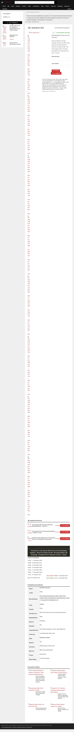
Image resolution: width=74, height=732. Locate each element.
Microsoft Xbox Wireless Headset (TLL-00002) (63, 710)
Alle (8, 6)
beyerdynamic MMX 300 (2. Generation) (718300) (40, 693)
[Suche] (55, 2)
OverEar (24, 6)
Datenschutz (29, 727)
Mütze (47, 6)
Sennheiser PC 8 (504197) (14, 35)
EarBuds (18, 6)
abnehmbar (42, 637)
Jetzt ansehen (56, 73)
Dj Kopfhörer (36, 6)
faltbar (60, 596)
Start (26, 21)
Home (4, 6)
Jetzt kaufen (65, 525)
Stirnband (60, 6)
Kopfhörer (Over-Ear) (45, 587)
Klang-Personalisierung (50, 598)
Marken (69, 9)
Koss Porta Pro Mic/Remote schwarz (15, 43)
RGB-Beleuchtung (61, 598)
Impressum (24, 727)
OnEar (29, 6)
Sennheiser (12, 39)
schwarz (42, 604)
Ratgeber (5, 9)
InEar (12, 6)
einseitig (48, 637)
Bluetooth (67, 6)
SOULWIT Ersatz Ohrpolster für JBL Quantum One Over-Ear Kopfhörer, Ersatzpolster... (43, 538)
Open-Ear (53, 6)
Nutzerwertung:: (56, 56)
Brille (42, 6)
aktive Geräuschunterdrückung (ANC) (49, 596)
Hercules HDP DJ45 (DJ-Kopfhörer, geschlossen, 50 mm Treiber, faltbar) (15, 28)
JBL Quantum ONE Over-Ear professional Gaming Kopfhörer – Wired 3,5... (42, 525)
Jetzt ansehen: (55, 63)
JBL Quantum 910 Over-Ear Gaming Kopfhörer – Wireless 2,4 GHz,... (43, 532)
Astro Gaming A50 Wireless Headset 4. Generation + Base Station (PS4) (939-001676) (40, 679)
